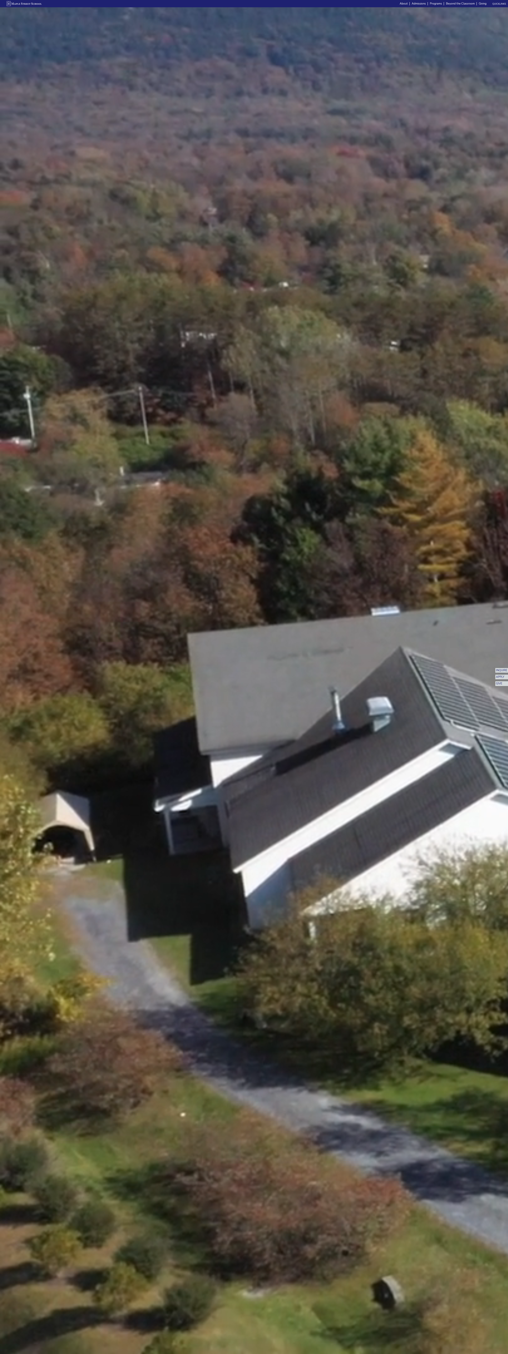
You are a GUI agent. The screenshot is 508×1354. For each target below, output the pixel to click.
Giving (482, 3)
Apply (500, 677)
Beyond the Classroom (460, 3)
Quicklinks (499, 3)
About (404, 3)
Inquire (501, 670)
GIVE (499, 683)
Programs (436, 3)
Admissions (419, 3)
